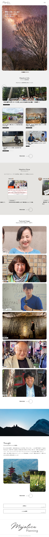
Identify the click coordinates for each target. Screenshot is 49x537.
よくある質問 (24, 511)
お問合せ (24, 505)
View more (22, 156)
